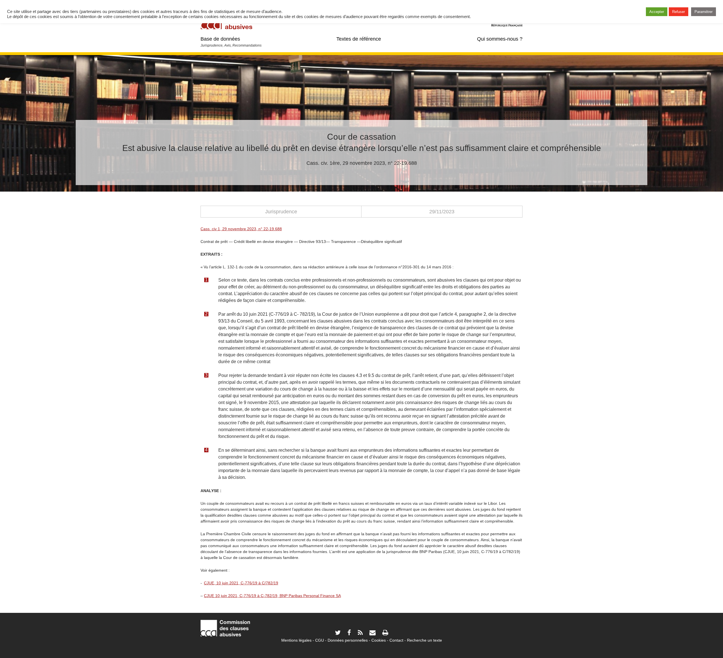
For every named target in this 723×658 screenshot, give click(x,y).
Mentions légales (296, 640)
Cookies (378, 640)
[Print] (385, 633)
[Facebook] (349, 633)
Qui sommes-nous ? (499, 39)
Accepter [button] (656, 12)
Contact (396, 640)
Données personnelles (348, 640)
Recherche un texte (424, 640)
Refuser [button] (678, 12)
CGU (319, 640)
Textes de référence (358, 39)
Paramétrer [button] (703, 12)
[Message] (372, 633)
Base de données (220, 39)
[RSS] (360, 633)
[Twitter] (338, 633)
